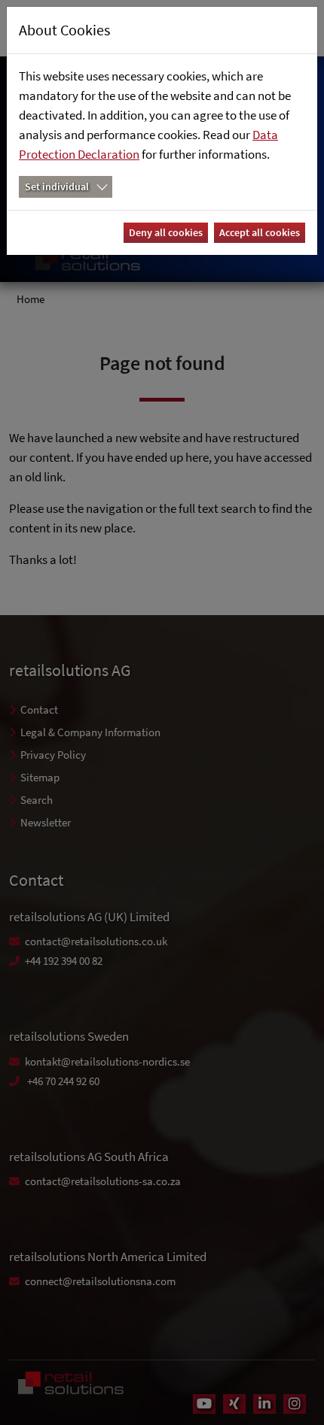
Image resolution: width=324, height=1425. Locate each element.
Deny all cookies (166, 232)
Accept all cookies (259, 232)
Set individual (57, 186)
